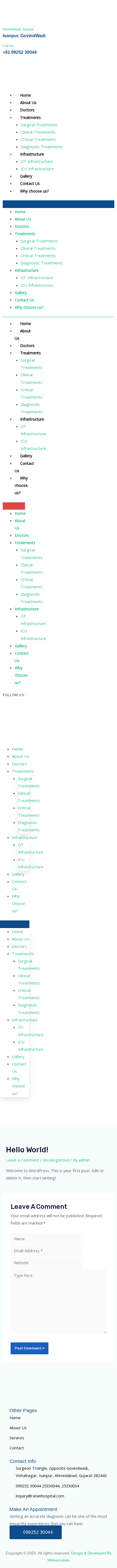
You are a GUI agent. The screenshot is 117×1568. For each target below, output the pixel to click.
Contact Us (30, 183)
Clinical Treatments (38, 132)
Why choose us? (34, 191)
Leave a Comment (22, 1160)
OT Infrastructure (37, 161)
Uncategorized (55, 1160)
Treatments (30, 117)
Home (25, 95)
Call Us (8, 46)
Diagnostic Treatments (42, 146)
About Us (28, 102)
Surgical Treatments (39, 124)
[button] (58, 204)
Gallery (26, 176)
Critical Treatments (38, 139)
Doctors (27, 109)
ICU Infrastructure (37, 168)
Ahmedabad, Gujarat (18, 29)
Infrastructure (32, 154)
